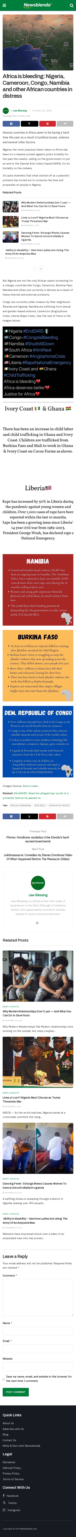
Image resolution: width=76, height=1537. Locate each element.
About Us (8, 1423)
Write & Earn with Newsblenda (21, 1445)
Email (7, 1341)
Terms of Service (13, 1479)
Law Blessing (20, 110)
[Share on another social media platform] (65, 124)
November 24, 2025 (31, 210)
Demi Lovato (30, 786)
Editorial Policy (12, 1468)
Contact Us (9, 1440)
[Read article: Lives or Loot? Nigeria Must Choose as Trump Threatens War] (11, 221)
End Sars (40, 805)
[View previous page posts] (34, 268)
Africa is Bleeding (21, 805)
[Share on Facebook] (11, 124)
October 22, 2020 (42, 110)
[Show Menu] (4, 5)
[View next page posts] (41, 268)
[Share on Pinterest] (47, 124)
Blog (5, 1434)
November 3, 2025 (31, 225)
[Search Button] (71, 5)
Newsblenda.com (28, 1528)
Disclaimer (9, 1462)
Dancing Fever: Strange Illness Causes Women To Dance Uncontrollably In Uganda (45, 236)
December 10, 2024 (15, 258)
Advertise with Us (13, 1429)
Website (8, 1358)
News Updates (11, 1007)
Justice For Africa (59, 805)
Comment (10, 1275)
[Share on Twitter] (29, 124)
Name (8, 1323)
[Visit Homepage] (38, 5)
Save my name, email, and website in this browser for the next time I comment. (39, 1379)
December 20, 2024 (31, 244)
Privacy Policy (11, 1473)
